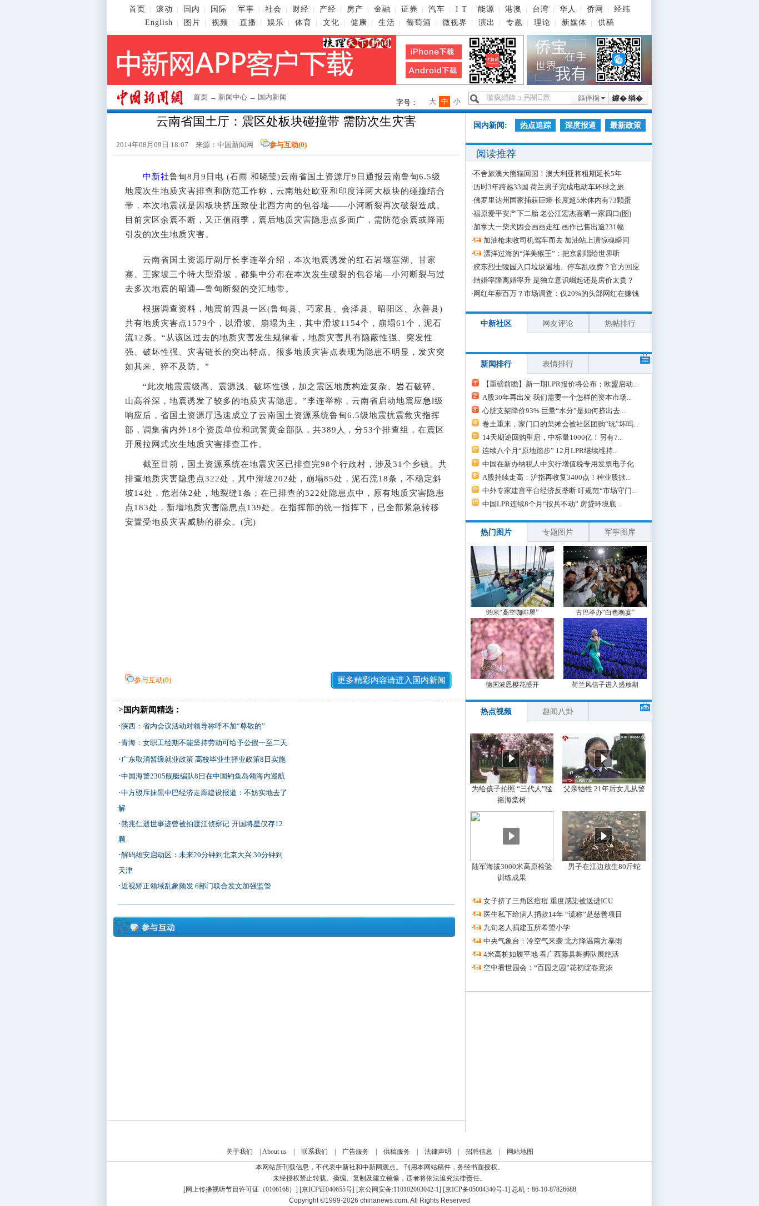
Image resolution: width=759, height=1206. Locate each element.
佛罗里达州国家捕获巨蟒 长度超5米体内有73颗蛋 (552, 200)
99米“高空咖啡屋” (512, 612)
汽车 (436, 9)
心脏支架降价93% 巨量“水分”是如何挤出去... (553, 410)
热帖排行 (620, 323)
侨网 (595, 9)
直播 (247, 22)
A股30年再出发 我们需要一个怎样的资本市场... (557, 397)
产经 (327, 9)
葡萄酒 (418, 22)
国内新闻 (272, 97)
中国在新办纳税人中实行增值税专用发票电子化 (558, 464)
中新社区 (496, 323)
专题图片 (557, 532)
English (159, 22)
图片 (192, 22)
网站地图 (520, 1151)
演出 (486, 22)
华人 (568, 9)
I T (461, 9)
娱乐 (275, 22)
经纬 (622, 9)
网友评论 (557, 323)
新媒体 (574, 22)
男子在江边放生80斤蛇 (604, 866)
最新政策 (625, 125)
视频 (220, 22)
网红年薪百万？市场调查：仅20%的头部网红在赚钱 (556, 293)
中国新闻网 (235, 144)
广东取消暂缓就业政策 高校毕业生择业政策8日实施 (203, 759)
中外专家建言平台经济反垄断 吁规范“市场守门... (559, 490)
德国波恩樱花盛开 (512, 685)
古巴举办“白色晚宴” (605, 612)
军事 (246, 9)
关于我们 (239, 1151)
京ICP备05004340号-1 (476, 1189)
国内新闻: (490, 125)
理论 (542, 22)
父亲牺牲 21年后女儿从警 (604, 789)
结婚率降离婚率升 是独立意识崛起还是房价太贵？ (553, 280)
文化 (331, 22)
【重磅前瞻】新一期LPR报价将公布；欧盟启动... (560, 384)
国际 (219, 9)
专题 (514, 22)
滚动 (164, 9)
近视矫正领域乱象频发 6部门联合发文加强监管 (196, 886)
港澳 (513, 9)
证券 (409, 9)
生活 (386, 22)
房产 (355, 9)
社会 (273, 9)
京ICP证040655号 (327, 1189)
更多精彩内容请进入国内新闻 (391, 680)
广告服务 (355, 1151)
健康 (359, 22)
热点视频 (496, 711)
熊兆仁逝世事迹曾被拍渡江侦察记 (175, 824)
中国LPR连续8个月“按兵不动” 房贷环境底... (551, 504)
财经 (300, 9)
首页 (137, 9)
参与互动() (288, 144)
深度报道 (580, 125)
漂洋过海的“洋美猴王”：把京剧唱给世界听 (551, 253)
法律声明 (438, 1151)
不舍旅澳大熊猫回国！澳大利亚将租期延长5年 (547, 173)
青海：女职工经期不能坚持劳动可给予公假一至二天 (204, 742)
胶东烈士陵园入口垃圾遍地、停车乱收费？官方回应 (556, 267)
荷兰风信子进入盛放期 (605, 685)
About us (274, 1151)
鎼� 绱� (627, 98)
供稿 (606, 22)
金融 (382, 9)
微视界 (454, 22)
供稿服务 (396, 1151)
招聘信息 (479, 1151)
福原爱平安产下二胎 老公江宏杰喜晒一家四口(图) (552, 213)
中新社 (156, 176)
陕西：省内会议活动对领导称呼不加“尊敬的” (193, 726)
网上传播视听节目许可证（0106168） (241, 1189)
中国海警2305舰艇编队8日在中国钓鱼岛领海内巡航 (203, 776)
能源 (486, 9)
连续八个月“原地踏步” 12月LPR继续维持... (550, 450)
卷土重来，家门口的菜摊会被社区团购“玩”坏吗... (560, 424)
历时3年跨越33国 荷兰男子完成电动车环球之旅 (548, 187)
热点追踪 (535, 125)
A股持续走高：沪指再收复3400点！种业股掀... (556, 477)
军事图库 (620, 532)
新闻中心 (232, 97)
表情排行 (557, 364)
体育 (303, 22)
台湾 (540, 9)
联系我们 (314, 1151)
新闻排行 (496, 364)
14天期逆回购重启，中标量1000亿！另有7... (552, 437)
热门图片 (496, 532)
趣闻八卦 (557, 711)
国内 (191, 9)
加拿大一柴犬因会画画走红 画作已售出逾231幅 (548, 227)
